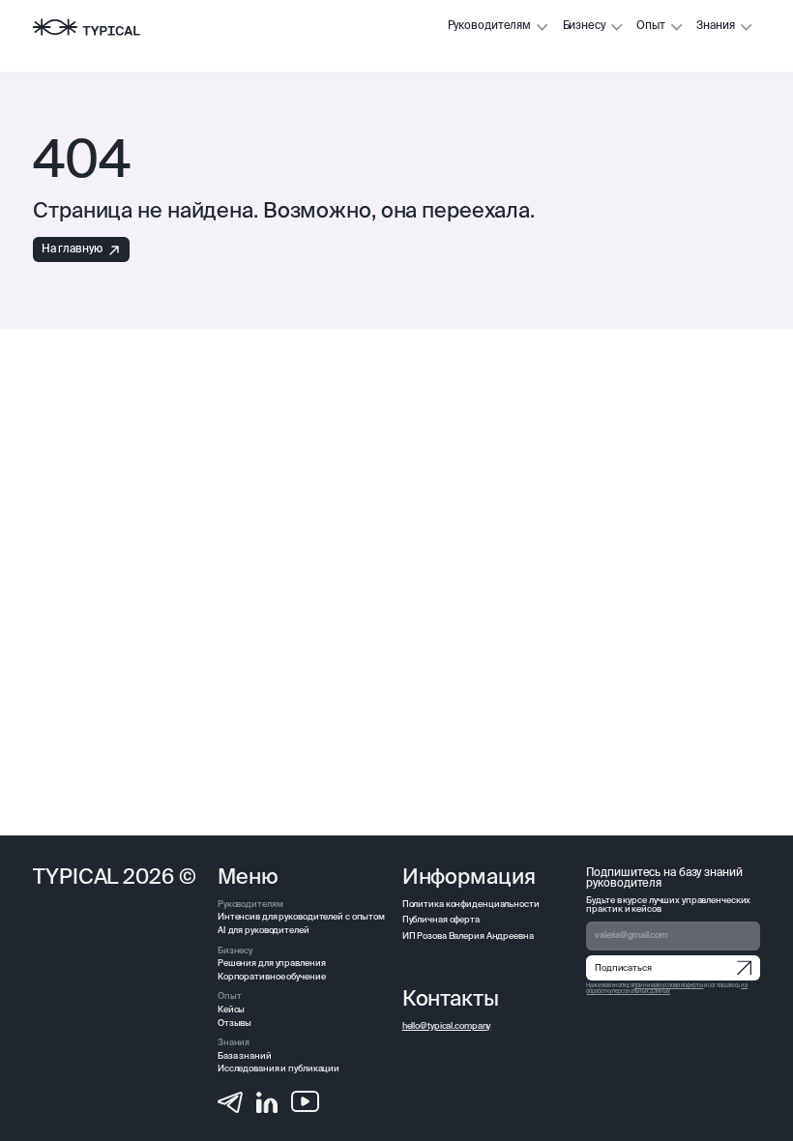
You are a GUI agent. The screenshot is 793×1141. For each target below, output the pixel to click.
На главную (72, 249)
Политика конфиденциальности (471, 904)
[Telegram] (230, 1102)
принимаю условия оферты (667, 985)
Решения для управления (272, 963)
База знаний (245, 1056)
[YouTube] (305, 1102)
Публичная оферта (441, 920)
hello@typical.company (446, 1026)
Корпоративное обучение (272, 977)
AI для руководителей (263, 930)
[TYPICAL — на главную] (86, 27)
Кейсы (231, 1010)
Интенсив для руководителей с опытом (301, 917)
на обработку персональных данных (667, 988)
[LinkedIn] (267, 1102)
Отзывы (234, 1023)
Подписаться (623, 968)
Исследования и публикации (278, 1069)
